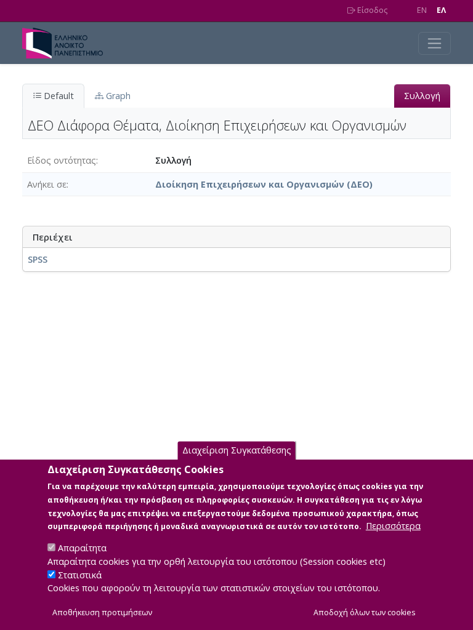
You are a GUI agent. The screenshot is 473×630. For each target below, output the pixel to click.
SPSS (37, 259)
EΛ (441, 10)
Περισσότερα (393, 526)
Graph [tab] (117, 96)
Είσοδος (371, 10)
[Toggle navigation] (434, 43)
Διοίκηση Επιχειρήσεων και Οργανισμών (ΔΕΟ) (264, 184)
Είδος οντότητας (61, 160)
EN (422, 10)
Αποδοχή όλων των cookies (364, 612)
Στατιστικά (80, 575)
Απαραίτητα (82, 548)
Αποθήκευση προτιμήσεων (102, 612)
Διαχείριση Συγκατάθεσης (236, 450)
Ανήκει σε (47, 184)
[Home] (67, 43)
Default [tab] (57, 96)
